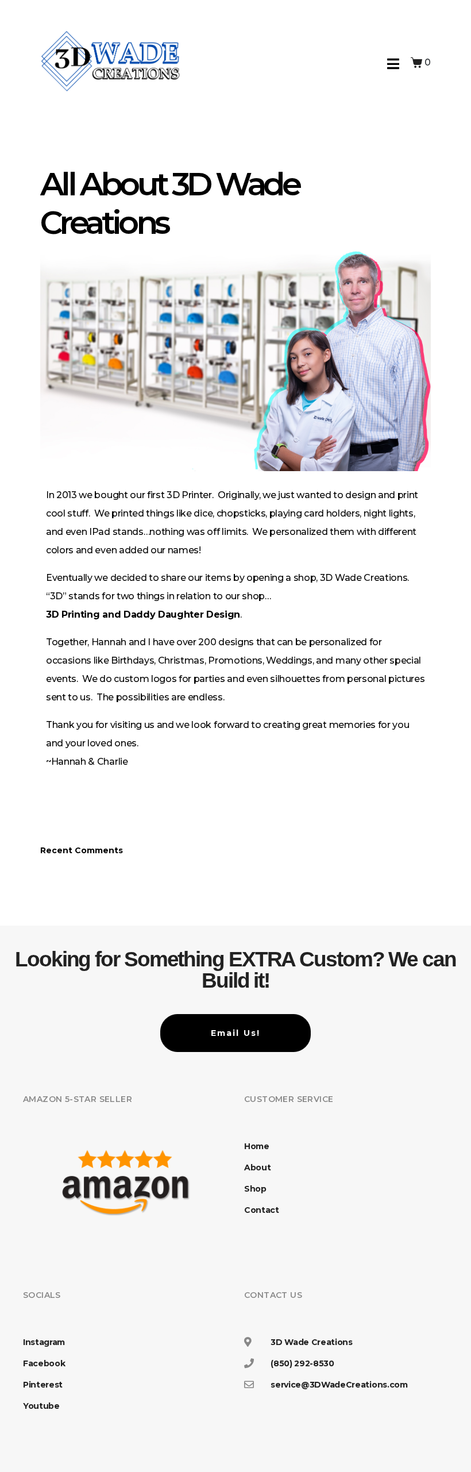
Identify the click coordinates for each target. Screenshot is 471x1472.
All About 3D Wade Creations (169, 203)
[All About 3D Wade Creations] (235, 360)
